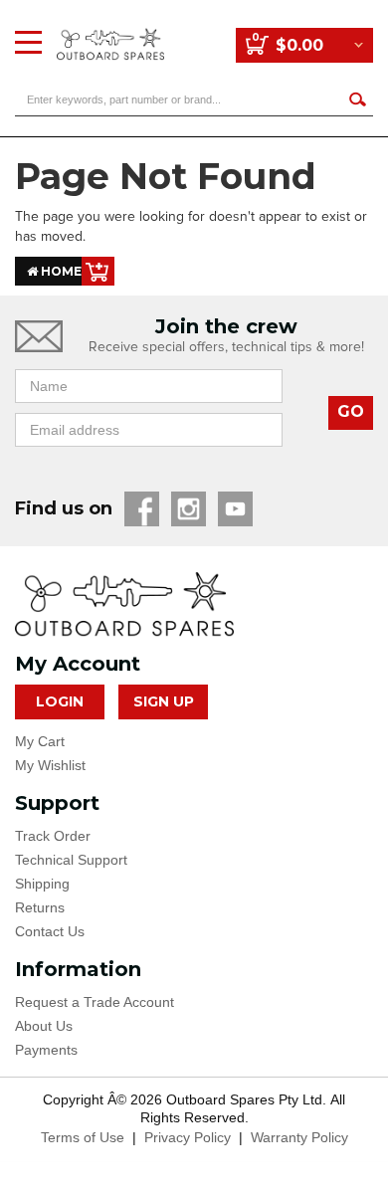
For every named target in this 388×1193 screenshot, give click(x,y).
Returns (40, 907)
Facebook (141, 509)
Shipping (42, 884)
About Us (44, 1026)
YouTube (235, 509)
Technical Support (71, 860)
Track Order (53, 836)
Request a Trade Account (94, 1002)
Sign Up (163, 701)
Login (60, 701)
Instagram (188, 509)
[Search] (356, 99)
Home (60, 271)
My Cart (40, 741)
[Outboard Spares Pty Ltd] (110, 29)
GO (350, 411)
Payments (46, 1050)
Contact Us (50, 931)
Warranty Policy (299, 1137)
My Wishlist (50, 765)
